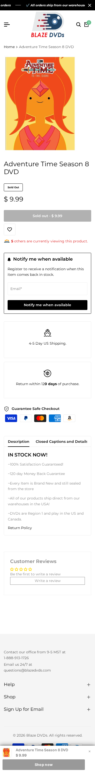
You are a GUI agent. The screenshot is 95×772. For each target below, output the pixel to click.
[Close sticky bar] (89, 751)
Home (9, 47)
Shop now (44, 764)
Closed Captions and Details (62, 441)
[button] (47, 528)
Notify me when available (47, 305)
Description (18, 441)
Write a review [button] (48, 580)
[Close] (88, 5)
